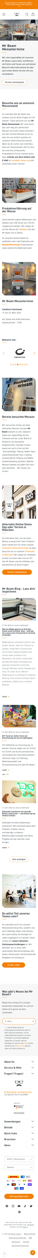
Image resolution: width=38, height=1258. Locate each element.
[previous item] (3, 353)
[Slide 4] (18, 364)
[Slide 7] (25, 364)
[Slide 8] (27, 364)
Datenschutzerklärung (17, 1238)
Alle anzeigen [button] (19, 859)
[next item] (34, 353)
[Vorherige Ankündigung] (2, 4)
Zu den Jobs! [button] (13, 964)
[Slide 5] (20, 364)
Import (25, 1227)
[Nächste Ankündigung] (35, 4)
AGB (25, 1043)
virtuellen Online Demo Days (15, 547)
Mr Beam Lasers (14, 1234)
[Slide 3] (15, 364)
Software (23, 229)
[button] (4, 14)
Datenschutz (19, 1046)
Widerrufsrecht (30, 1234)
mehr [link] (4, 696)
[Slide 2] (13, 364)
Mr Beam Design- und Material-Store (18, 1092)
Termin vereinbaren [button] (14, 82)
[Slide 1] (11, 364)
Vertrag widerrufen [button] (19, 1196)
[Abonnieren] (33, 1021)
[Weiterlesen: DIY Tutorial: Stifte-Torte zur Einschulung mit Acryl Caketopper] (19, 716)
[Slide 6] (22, 364)
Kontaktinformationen (20, 1245)
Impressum (16, 1242)
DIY (8, 774)
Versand (30, 1225)
